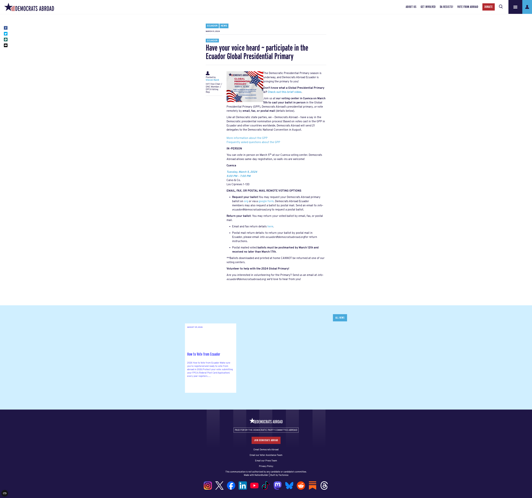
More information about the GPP (247, 138)
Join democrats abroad (266, 440)
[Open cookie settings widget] (4, 493)
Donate (488, 7)
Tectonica (283, 475)
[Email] (6, 45)
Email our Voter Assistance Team (266, 455)
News (224, 26)
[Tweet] (6, 34)
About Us (411, 7)
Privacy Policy (266, 466)
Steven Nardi (212, 80)
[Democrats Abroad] (29, 6)
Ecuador (212, 26)
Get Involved (428, 7)
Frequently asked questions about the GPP (253, 142)
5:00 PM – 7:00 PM (238, 176)
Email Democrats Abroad (266, 449)
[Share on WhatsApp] (6, 39)
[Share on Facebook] (6, 28)
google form (266, 201)
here (270, 226)
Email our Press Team (266, 460)
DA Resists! (446, 7)
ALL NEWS (340, 317)
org (246, 201)
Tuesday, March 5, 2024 (242, 172)
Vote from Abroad (467, 7)
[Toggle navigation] (515, 7)
